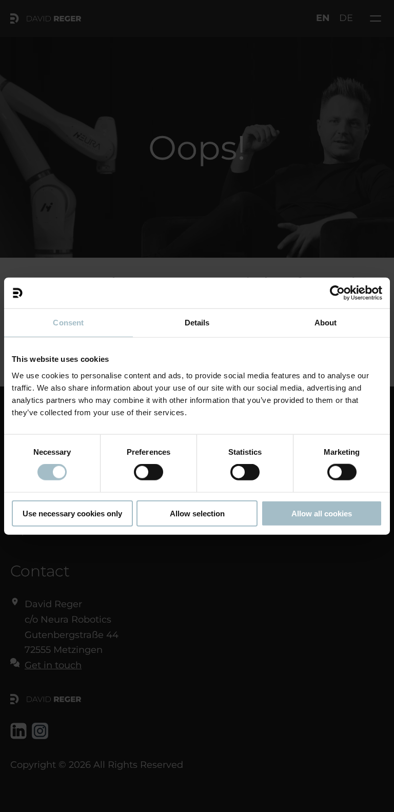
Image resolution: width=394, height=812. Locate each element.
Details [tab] (197, 322)
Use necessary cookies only (72, 513)
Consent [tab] (68, 322)
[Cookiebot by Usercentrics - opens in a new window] (337, 293)
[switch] (148, 472)
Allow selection (197, 513)
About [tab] (325, 322)
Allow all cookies (321, 513)
